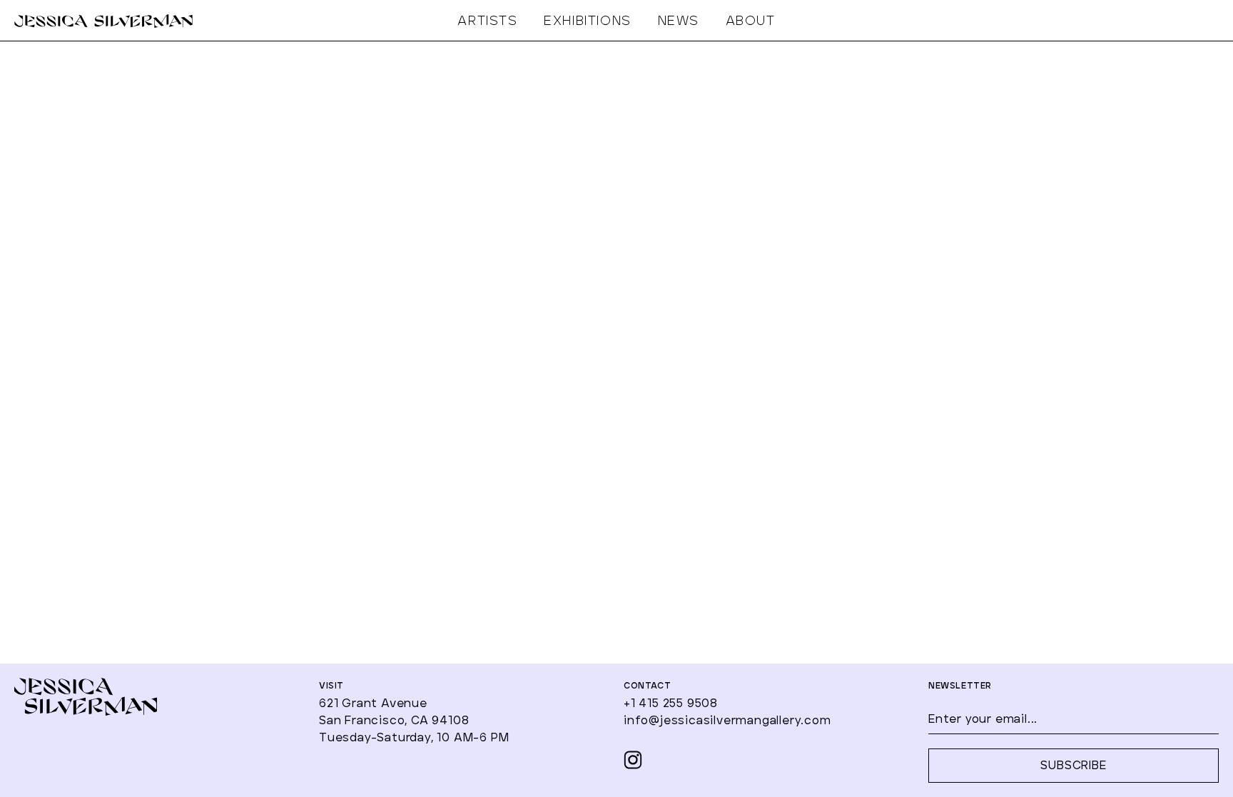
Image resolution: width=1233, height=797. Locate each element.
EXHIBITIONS (587, 21)
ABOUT (751, 21)
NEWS (678, 21)
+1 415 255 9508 (671, 703)
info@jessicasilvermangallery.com (727, 720)
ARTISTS (487, 21)
